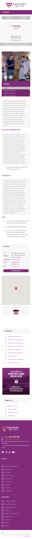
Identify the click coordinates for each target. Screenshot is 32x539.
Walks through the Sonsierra (12, 513)
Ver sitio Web (15, 266)
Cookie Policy (27, 534)
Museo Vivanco (12, 356)
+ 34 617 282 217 (16, 259)
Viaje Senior (11, 415)
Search (24, 18)
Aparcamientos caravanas (15, 353)
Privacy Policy (19, 534)
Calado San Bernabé (9, 90)
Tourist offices (8, 490)
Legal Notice (27, 536)
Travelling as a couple (10, 501)
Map (9, 18)
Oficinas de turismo (13, 362)
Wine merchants (9, 478)
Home (6, 44)
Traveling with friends (10, 507)
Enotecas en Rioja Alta (14, 349)
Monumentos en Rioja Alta (16, 359)
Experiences (18, 44)
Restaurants (8, 469)
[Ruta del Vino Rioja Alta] (16, 5)
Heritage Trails (8, 516)
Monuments (8, 487)
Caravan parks (8, 481)
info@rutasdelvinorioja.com (12, 439)
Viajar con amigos (13, 412)
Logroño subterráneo (9, 93)
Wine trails (7, 519)
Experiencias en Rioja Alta (15, 343)
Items (11, 44)
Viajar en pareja (12, 409)
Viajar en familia (12, 406)
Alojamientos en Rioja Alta (15, 346)
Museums (7, 484)
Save (17, 313)
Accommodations (9, 475)
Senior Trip (7, 510)
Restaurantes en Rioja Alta (15, 339)
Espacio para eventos (9, 96)
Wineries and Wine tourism (11, 466)
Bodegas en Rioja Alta (14, 336)
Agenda (7, 525)
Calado (5, 88)
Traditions (7, 522)
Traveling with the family (11, 504)
